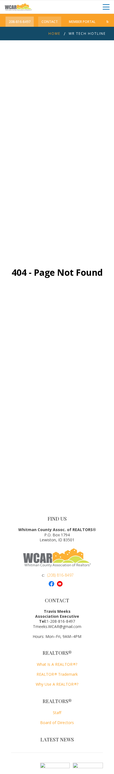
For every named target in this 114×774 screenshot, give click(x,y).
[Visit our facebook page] (53, 584)
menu (106, 7)
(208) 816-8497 (60, 575)
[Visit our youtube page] (61, 584)
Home (54, 33)
